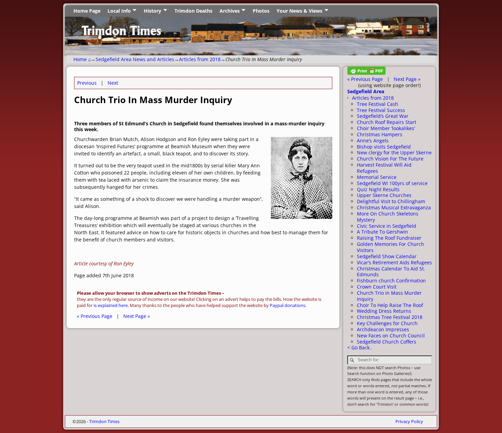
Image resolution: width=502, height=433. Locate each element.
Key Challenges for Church (387, 323)
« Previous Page (94, 316)
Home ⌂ (82, 59)
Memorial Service (376, 177)
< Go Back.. (359, 347)
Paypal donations (287, 305)
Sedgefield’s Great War (382, 116)
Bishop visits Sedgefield (384, 146)
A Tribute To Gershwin (382, 231)
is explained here (111, 305)
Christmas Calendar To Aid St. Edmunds (391, 271)
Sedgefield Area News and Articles (135, 59)
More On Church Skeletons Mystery (387, 216)
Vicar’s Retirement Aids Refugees (394, 262)
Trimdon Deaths (193, 11)
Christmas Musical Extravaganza (394, 207)
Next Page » (136, 316)
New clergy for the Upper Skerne (394, 152)
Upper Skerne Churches (384, 195)
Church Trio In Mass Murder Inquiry (389, 296)
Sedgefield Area (365, 91)
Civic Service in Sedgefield (386, 226)
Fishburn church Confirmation (391, 280)
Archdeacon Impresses (383, 329)
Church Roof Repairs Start (386, 122)
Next (113, 83)
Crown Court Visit (376, 286)
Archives (230, 11)
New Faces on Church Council (391, 335)
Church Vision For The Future (390, 158)
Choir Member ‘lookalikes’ (386, 128)
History (152, 11)
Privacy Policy (409, 421)
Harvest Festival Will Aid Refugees (384, 168)
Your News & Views (299, 11)
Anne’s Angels (373, 140)
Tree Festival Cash (377, 104)
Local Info (119, 11)
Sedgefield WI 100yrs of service (392, 183)
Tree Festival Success (381, 110)
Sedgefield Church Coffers (386, 341)
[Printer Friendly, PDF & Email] (366, 73)
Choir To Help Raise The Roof (390, 305)
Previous (87, 83)
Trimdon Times (104, 421)
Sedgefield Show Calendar (387, 256)
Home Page (86, 11)
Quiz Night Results (378, 189)
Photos (261, 11)
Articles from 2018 (200, 59)
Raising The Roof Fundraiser (389, 238)
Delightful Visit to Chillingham (391, 201)
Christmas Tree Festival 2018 (389, 317)
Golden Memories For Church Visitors (390, 247)
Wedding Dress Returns (384, 311)
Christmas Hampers (379, 134)
